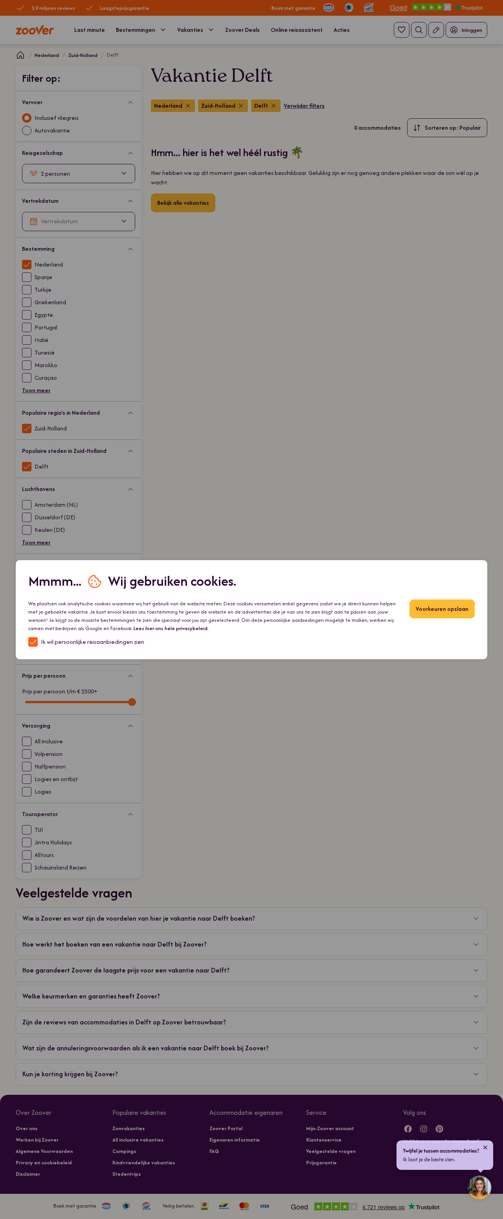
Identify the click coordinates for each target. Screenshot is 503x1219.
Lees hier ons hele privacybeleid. (171, 628)
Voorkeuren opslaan (442, 609)
